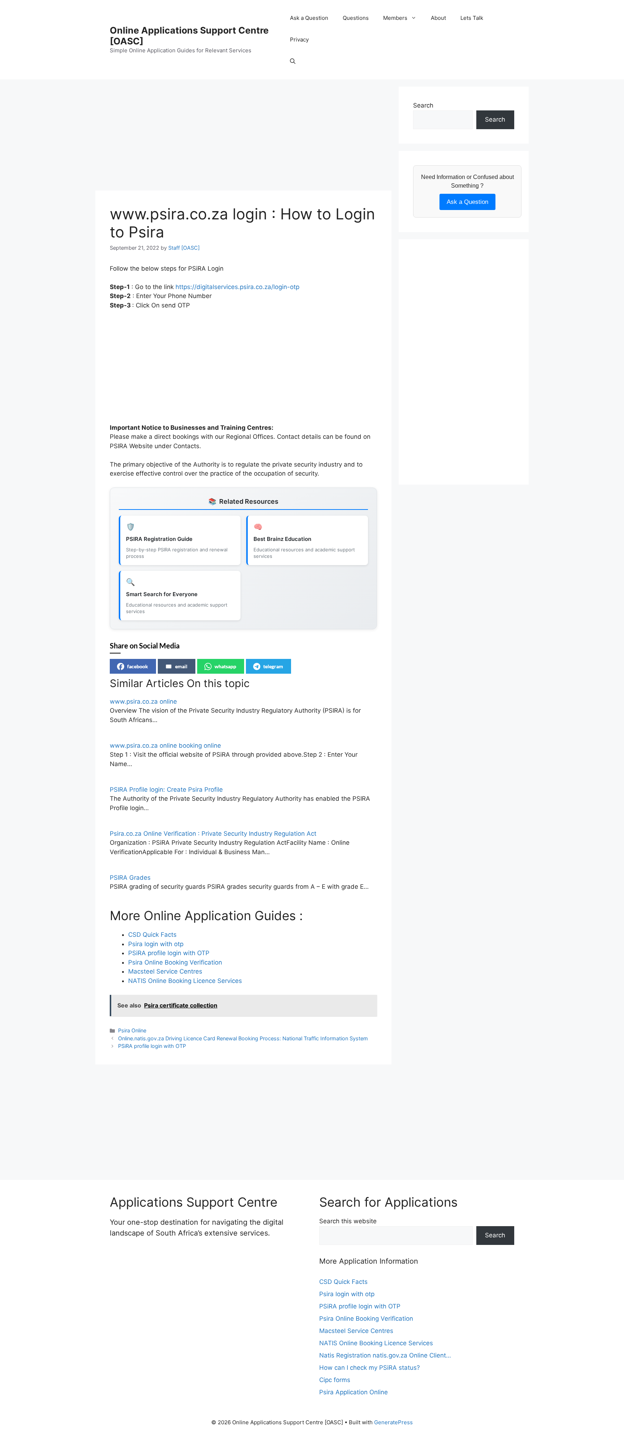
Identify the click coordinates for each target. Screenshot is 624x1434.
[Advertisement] (243, 137)
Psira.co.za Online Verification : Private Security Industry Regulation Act (213, 833)
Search (423, 105)
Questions (356, 17)
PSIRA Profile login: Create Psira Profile (166, 789)
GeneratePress (393, 1422)
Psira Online (132, 1030)
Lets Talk (471, 17)
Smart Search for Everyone (162, 594)
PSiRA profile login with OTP (152, 1046)
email (181, 666)
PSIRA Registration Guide (159, 538)
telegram (273, 666)
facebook (137, 666)
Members (395, 17)
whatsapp (225, 666)
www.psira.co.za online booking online (165, 745)
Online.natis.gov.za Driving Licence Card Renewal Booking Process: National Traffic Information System (243, 1038)
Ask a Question (309, 17)
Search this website (348, 1221)
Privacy (299, 39)
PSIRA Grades (130, 877)
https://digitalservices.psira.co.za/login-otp (237, 286)
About (438, 17)
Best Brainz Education (282, 538)
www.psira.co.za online (143, 701)
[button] (293, 61)
